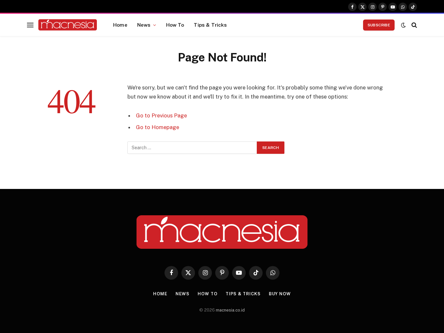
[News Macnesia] (67, 25)
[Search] (413, 25)
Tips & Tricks (210, 25)
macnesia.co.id (230, 310)
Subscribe (379, 25)
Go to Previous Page (161, 115)
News (144, 25)
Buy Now (280, 293)
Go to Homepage (157, 127)
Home (120, 25)
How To (175, 25)
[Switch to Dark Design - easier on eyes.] (403, 25)
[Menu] (30, 25)
